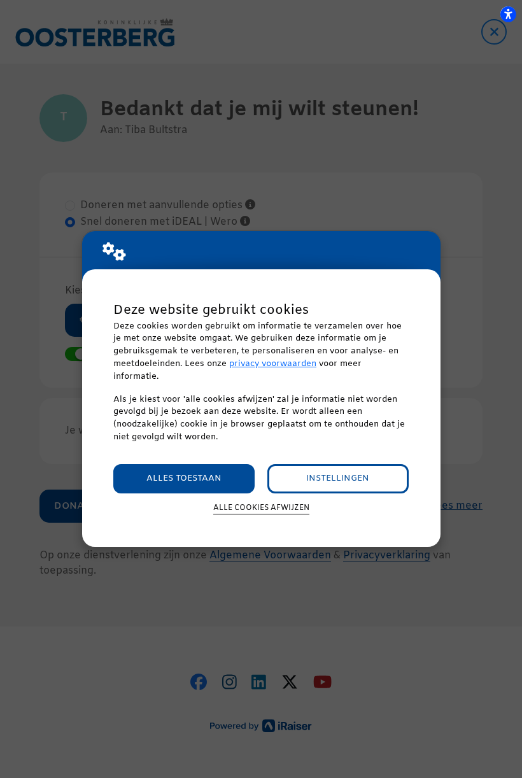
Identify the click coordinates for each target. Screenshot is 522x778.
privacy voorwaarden (272, 363)
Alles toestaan (184, 478)
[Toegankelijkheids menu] (508, 14)
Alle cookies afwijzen (261, 508)
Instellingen (337, 478)
